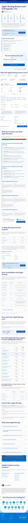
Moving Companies (4, 517)
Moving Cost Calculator (3, 516)
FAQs (2, 520)
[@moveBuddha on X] (24, 515)
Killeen (16, 255)
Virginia (5, 4)
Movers (3, 4)
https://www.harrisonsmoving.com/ (18, 123)
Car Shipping (3, 518)
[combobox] (14, 62)
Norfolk (16, 258)
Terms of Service (11, 516)
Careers (10, 521)
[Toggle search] (25, 2)
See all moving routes (17, 480)
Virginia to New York (16, 474)
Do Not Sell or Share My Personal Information (12, 518)
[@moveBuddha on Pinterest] (26, 515)
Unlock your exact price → (21, 331)
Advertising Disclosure (14, 0)
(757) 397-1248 (16, 120)
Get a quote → (22, 265)
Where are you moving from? (10, 59)
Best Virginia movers (4, 474)
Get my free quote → (21, 32)
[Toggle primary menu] (27, 2)
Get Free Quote (22, 126)
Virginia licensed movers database (12, 249)
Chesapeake (8, 4)
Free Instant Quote (14, 64)
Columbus (3, 258)
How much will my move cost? (14, 55)
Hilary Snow (9, 12)
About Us (2, 519)
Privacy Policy (11, 515)
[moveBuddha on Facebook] (21, 515)
